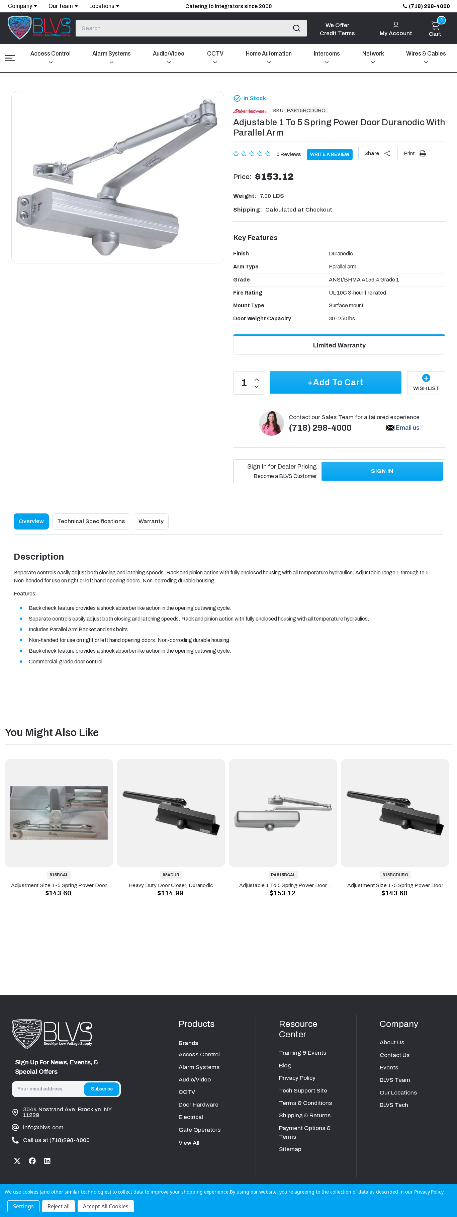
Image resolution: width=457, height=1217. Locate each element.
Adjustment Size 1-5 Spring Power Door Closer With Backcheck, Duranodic (395, 885)
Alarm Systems (111, 53)
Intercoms (327, 53)
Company (20, 6)
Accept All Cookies (105, 1206)
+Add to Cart (335, 382)
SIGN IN (382, 471)
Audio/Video (168, 53)
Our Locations (398, 1092)
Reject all (59, 1206)
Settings (23, 1206)
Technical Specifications (91, 521)
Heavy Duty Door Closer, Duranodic (171, 885)
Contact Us (395, 1055)
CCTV (215, 53)
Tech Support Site (303, 1090)
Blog (285, 1065)
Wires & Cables (426, 53)
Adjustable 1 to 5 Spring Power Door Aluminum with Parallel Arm (283, 885)
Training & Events (303, 1053)
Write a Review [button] (329, 154)
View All (189, 1143)
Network (373, 53)
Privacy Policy (297, 1078)
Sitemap (290, 1149)
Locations (101, 6)
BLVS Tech (394, 1105)
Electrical (191, 1117)
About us (392, 1042)
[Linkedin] (47, 1161)
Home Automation (269, 53)
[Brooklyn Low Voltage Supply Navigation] (10, 58)
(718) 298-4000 (429, 6)
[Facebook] (32, 1161)
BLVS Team (395, 1080)
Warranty (151, 521)
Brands (188, 1043)
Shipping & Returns (305, 1115)
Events (389, 1067)
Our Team (61, 6)
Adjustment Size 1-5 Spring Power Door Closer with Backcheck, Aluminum (59, 885)
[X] (17, 1161)
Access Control (50, 53)
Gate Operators (200, 1130)
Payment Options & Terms (305, 1132)
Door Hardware (198, 1105)
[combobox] (191, 28)
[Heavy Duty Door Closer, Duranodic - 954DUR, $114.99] (171, 813)
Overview (31, 521)
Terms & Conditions (305, 1103)
